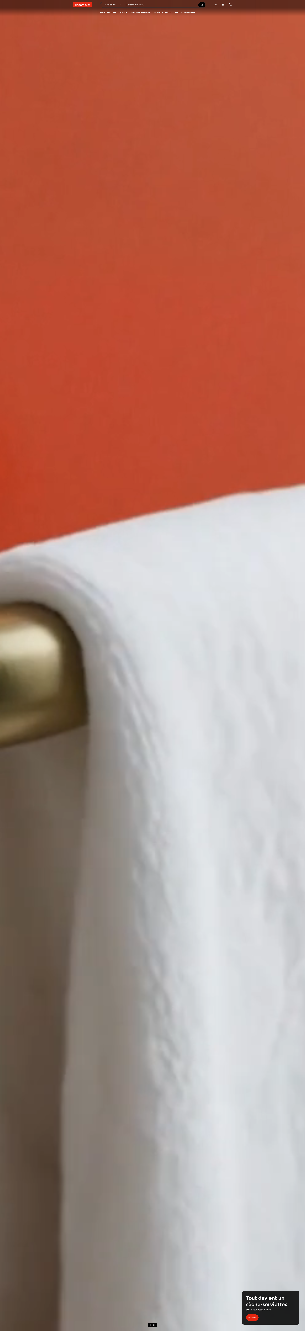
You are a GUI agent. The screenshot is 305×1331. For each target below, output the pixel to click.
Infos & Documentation (140, 12)
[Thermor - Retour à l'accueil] (82, 5)
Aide (215, 5)
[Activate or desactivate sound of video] (154, 1325)
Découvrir (252, 1318)
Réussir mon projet (108, 12)
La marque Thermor (162, 12)
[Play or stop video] (150, 1325)
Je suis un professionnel (185, 12)
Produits (123, 12)
